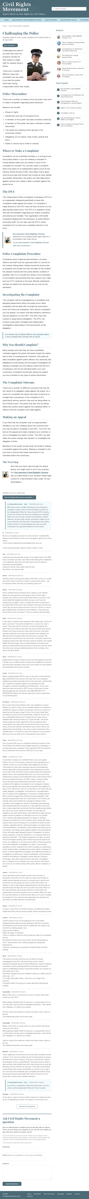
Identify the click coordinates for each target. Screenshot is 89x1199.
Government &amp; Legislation (19, 26)
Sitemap (69, 1194)
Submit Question (12, 1184)
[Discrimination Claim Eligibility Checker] (6, 475)
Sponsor (30, 1196)
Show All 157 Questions (27, 1106)
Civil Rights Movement (17, 7)
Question (6, 1163)
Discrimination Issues (68, 20)
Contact (77, 1194)
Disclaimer (37, 1194)
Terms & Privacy (49, 1194)
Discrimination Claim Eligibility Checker (27, 20)
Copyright (60, 1194)
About (29, 1194)
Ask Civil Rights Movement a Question (18, 497)
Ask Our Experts (51, 20)
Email (22, 1155)
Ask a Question (9, 45)
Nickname (6, 1147)
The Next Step (10, 462)
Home (6, 20)
